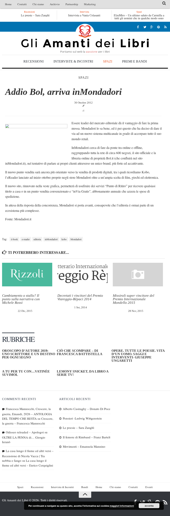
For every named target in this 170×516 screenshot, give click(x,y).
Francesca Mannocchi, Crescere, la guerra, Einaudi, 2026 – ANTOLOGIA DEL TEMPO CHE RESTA (27, 414)
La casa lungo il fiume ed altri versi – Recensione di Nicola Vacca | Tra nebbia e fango (27, 456)
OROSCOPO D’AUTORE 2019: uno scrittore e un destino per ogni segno (28, 354)
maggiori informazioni (122, 505)
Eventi (149, 487)
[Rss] (165, 26)
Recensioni (33, 61)
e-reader (26, 239)
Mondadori (75, 239)
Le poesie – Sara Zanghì (35, 15)
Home (8, 4)
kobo (64, 239)
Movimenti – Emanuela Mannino (84, 446)
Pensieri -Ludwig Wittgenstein (82, 418)
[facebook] (138, 26)
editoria (37, 239)
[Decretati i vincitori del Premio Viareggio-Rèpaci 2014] (82, 274)
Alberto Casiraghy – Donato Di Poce (86, 409)
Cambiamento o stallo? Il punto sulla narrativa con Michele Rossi (21, 299)
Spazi (107, 61)
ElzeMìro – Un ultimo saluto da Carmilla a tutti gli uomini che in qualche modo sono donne (139, 18)
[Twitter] (144, 26)
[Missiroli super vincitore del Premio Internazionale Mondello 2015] (138, 274)
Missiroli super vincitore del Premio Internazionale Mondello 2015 (133, 299)
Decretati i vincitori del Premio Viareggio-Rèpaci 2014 (80, 297)
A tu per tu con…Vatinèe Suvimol (26, 373)
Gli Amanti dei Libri (85, 38)
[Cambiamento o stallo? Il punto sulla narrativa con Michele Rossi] (27, 274)
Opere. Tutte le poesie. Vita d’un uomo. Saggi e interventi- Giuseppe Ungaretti (138, 355)
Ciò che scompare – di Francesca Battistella (79, 352)
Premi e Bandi (134, 61)
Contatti (22, 4)
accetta (149, 506)
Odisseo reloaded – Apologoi (25, 432)
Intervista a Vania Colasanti (84, 15)
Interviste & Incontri (73, 61)
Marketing (90, 4)
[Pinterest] (158, 26)
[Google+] (151, 26)
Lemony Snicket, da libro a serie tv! (82, 373)
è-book (14, 239)
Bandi (84, 487)
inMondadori (51, 239)
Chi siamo (38, 4)
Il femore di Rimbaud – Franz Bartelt (86, 437)
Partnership (72, 4)
